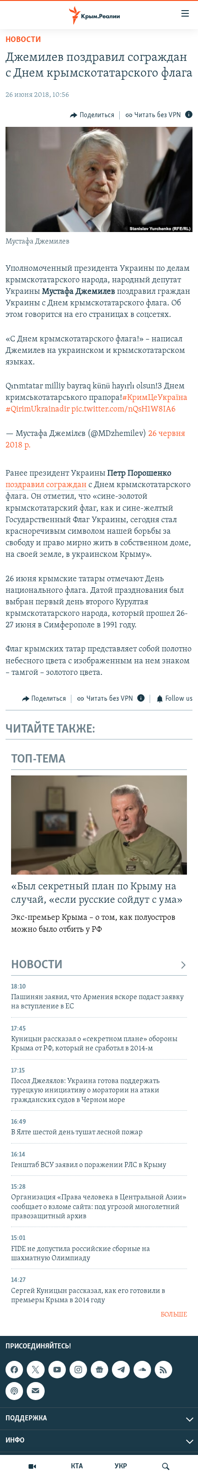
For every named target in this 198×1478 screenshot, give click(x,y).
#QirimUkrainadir (38, 409)
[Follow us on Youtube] (57, 1369)
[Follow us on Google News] (99, 1369)
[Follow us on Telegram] (120, 1369)
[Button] (92, 115)
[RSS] (163, 1369)
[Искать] (166, 1466)
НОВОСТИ (37, 965)
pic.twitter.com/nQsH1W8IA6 (123, 409)
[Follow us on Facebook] (14, 1369)
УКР (121, 1466)
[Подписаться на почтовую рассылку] (35, 1391)
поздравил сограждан (46, 485)
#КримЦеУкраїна (154, 398)
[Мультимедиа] (32, 1466)
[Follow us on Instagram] (78, 1369)
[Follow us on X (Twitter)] (35, 1369)
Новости (23, 40)
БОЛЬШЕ (174, 1314)
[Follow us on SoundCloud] (142, 1369)
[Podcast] (14, 1391)
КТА (77, 1466)
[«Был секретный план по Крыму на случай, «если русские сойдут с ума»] (99, 825)
